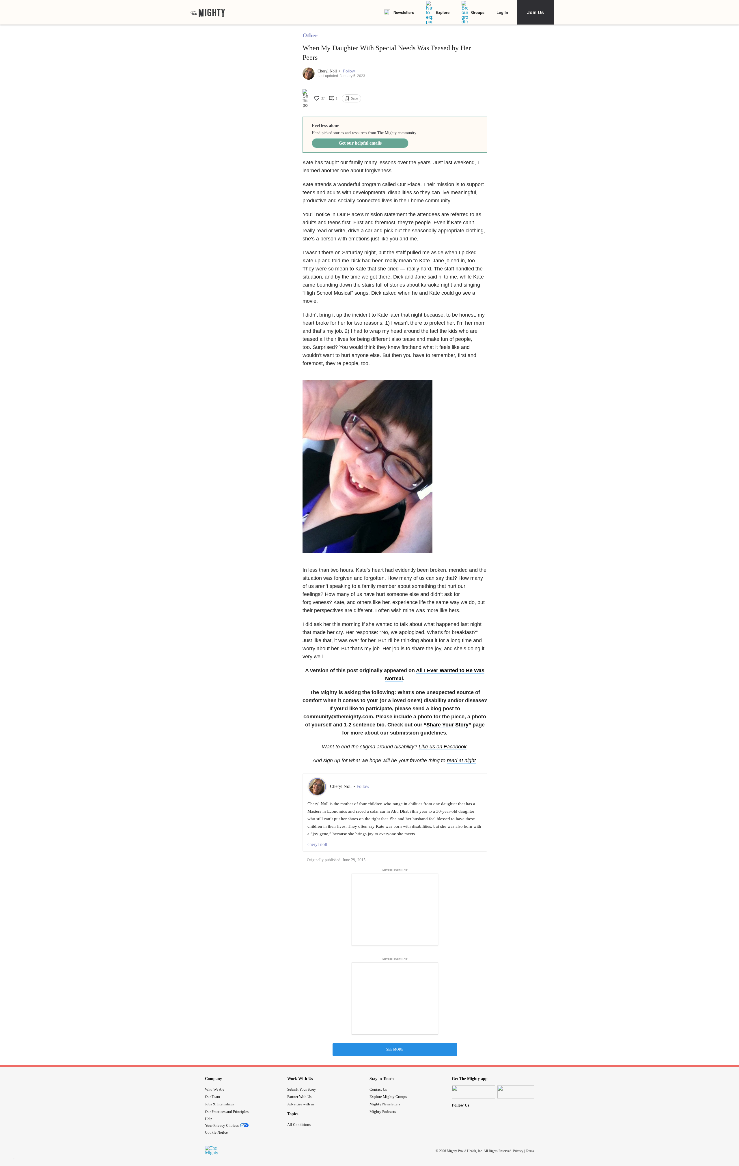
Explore (442, 12)
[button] (349, 71)
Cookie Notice (216, 1132)
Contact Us (378, 1089)
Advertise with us (300, 1104)
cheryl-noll (317, 844)
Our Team (212, 1096)
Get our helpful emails (360, 143)
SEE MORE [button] (394, 1049)
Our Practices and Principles (227, 1111)
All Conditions (299, 1124)
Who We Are (214, 1089)
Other (310, 35)
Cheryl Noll (328, 71)
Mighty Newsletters (385, 1104)
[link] (208, 12)
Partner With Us (299, 1096)
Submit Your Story (301, 1089)
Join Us (535, 12)
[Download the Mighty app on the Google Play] (519, 1091)
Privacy (518, 1151)
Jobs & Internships (219, 1104)
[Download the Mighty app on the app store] (473, 1091)
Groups (477, 12)
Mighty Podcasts (383, 1111)
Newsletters (403, 12)
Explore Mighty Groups (388, 1096)
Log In (502, 12)
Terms (530, 1151)
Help (208, 1119)
